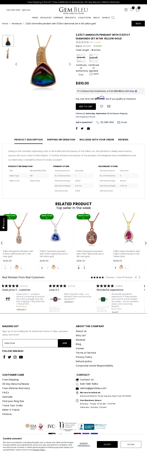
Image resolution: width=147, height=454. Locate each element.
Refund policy (84, 361)
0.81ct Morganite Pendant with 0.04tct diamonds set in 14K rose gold (18, 254)
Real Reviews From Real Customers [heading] (23, 277)
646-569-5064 (13, 10)
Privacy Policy (39, 449)
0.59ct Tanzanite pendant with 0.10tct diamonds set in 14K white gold (54, 254)
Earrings (58, 17)
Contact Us (87, 379)
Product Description (28, 139)
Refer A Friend (10, 409)
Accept (107, 444)
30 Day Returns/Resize (15, 384)
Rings (35, 17)
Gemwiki (7, 397)
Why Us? (81, 335)
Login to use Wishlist (102, 106)
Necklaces (46, 17)
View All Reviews (125, 277)
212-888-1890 (107, 122)
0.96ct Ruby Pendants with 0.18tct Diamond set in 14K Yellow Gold (126, 254)
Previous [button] (15, 63)
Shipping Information (61, 139)
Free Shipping (10, 379)
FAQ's (5, 392)
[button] (136, 277)
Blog (78, 344)
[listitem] (23, 297)
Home (5, 23)
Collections (84, 17)
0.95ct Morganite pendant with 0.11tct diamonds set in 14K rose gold (90, 254)
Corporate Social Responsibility (94, 365)
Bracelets (70, 17)
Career (80, 348)
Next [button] (68, 63)
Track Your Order (12, 405)
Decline (131, 444)
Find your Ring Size (13, 401)
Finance (7, 414)
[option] (43, 63)
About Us (81, 331)
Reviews (123, 139)
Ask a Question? (84, 122)
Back (138, 23)
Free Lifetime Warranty (16, 388)
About (96, 17)
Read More (22, 306)
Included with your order (97, 139)
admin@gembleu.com (93, 388)
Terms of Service (86, 352)
